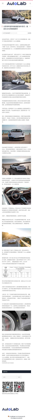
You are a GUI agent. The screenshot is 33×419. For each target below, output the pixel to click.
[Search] (30, 3)
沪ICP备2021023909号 (16, 418)
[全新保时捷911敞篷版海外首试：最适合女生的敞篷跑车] (16, 17)
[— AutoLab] (16, 3)
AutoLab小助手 (6, 33)
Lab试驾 (29, 33)
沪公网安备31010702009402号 (17, 416)
